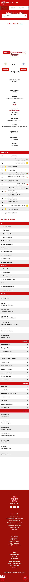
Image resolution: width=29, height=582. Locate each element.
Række (14, 96)
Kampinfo (6, 52)
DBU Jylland (14, 559)
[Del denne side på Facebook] (1, 576)
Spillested (14, 109)
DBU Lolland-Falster (14, 563)
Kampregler (14, 55)
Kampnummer (14, 90)
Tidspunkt (14, 118)
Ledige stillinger (14, 516)
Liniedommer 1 (14, 131)
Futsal (14, 568)
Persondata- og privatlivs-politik (14, 572)
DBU (14, 552)
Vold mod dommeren (14, 520)
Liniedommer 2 (14, 137)
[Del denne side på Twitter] (4, 576)
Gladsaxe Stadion (14, 110)
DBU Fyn (14, 556)
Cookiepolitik (14, 529)
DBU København (14, 561)
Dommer (14, 125)
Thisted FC (23, 66)
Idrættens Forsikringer (14, 525)
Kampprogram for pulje (18, 52)
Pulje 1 (14, 104)
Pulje (14, 102)
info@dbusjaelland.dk (14, 545)
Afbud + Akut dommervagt (14, 523)
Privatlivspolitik (14, 527)
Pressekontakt (14, 513)
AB (5, 66)
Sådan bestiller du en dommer (14, 518)
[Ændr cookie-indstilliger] (2, 579)
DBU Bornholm (14, 554)
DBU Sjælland (14, 565)
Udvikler (14, 143)
